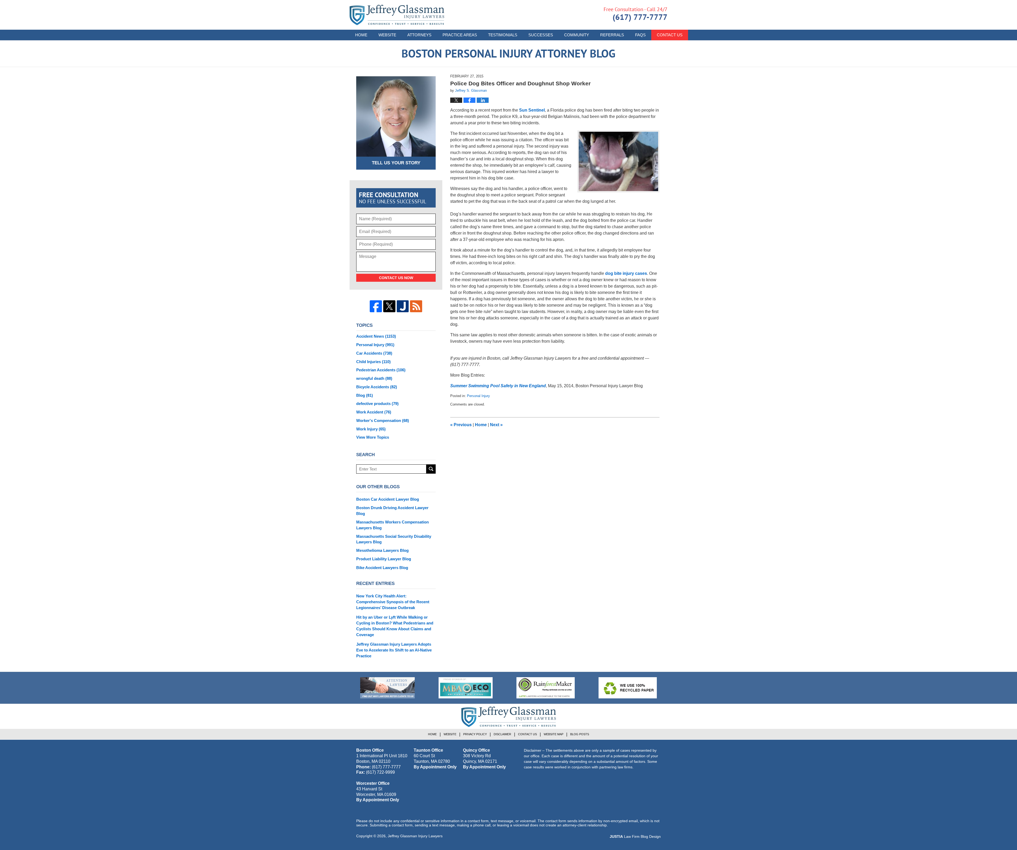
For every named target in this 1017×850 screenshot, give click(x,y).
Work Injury (371, 429)
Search (431, 469)
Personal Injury (478, 396)
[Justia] (403, 306)
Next (496, 424)
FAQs (640, 35)
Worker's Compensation (382, 420)
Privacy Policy (475, 734)
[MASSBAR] (466, 687)
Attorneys (419, 35)
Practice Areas (460, 35)
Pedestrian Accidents (380, 370)
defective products (377, 403)
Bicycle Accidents (376, 387)
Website (387, 35)
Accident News (376, 336)
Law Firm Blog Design (635, 836)
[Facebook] (376, 306)
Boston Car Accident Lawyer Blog (387, 499)
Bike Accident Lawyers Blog (382, 567)
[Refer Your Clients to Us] (387, 687)
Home (361, 35)
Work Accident (373, 412)
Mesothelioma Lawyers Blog (382, 550)
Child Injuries (373, 361)
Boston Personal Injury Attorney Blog (397, 15)
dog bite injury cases (626, 273)
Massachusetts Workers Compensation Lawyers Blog (392, 525)
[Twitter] (389, 306)
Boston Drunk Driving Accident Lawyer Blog (392, 510)
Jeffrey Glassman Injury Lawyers (415, 836)
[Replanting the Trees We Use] (628, 687)
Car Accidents (374, 353)
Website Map (553, 734)
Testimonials (502, 35)
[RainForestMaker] (545, 687)
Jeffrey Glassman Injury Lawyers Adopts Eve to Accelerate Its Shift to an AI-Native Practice (394, 650)
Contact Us (670, 35)
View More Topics (372, 437)
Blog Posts (579, 734)
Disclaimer (502, 734)
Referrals (612, 35)
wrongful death (374, 378)
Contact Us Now (396, 278)
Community (576, 35)
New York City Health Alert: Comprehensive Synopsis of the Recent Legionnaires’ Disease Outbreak (392, 602)
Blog (364, 395)
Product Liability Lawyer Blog (383, 559)
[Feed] (416, 306)
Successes (540, 35)
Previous (461, 424)
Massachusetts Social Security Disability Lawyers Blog (393, 539)
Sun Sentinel (532, 110)
